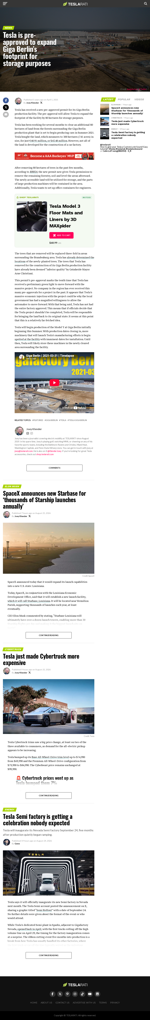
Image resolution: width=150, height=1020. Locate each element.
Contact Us (62, 1002)
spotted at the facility (27, 339)
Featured (38, 420)
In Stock (87, 197)
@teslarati (105, 144)
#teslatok (120, 149)
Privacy (115, 1002)
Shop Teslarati (29, 197)
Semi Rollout (44, 910)
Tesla (63, 420)
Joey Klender (32, 102)
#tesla (112, 149)
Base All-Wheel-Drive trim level (50, 757)
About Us (46, 1002)
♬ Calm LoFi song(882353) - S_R (115, 151)
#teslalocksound (134, 149)
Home (33, 1002)
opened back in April (29, 929)
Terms (103, 1002)
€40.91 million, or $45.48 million (48, 140)
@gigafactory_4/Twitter (136, 89)
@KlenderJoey (54, 451)
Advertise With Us (84, 1002)
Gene (17, 843)
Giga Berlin (52, 420)
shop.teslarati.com (45, 454)
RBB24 (33, 171)
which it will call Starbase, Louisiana (29, 601)
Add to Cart (64, 235)
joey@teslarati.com (24, 451)
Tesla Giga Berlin (78, 420)
